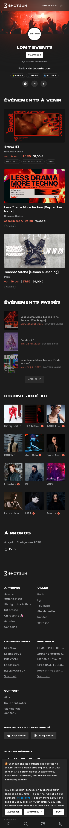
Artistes (9, 621)
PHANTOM (11, 659)
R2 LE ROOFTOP (14, 670)
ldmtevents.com (39, 68)
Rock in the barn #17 (51, 670)
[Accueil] (15, 6)
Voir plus (34, 379)
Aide (7, 697)
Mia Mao (10, 648)
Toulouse (43, 606)
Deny (59, 811)
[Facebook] (44, 84)
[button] (34, 55)
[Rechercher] (26, 824)
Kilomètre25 (12, 653)
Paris (40, 594)
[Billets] (43, 824)
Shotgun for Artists (17, 604)
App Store (19, 735)
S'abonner (34, 54)
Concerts (10, 627)
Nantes (42, 617)
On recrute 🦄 (14, 615)
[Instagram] (25, 84)
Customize (33, 811)
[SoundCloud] (34, 84)
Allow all (13, 811)
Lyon (40, 600)
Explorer (48, 5)
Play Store (46, 735)
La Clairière (12, 665)
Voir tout (43, 622)
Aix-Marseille (46, 611)
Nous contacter (15, 703)
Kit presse (11, 610)
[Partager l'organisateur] (61, 5)
